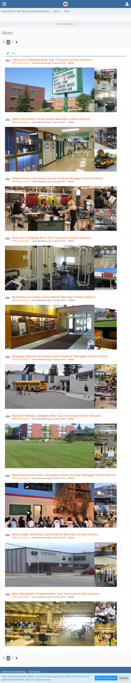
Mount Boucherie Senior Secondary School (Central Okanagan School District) (64, 475)
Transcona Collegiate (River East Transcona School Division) (52, 60)
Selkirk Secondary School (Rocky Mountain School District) (50, 119)
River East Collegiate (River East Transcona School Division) (51, 238)
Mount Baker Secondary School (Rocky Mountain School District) (55, 534)
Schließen (123, 678)
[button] (4, 4)
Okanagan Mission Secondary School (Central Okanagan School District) (60, 356)
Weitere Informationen (106, 678)
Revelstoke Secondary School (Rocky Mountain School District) (53, 297)
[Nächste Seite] (16, 42)
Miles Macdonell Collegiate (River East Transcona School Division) (56, 594)
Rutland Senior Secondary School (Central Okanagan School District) (57, 178)
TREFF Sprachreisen (20, 63)
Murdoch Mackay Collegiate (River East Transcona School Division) (56, 415)
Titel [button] (13, 53)
